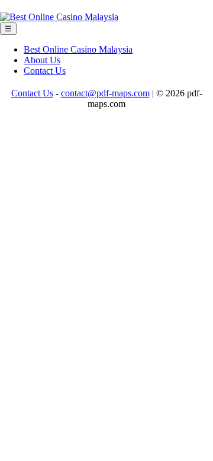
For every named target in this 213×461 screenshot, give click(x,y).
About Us (42, 60)
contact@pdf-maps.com (105, 93)
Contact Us (45, 71)
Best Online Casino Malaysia (78, 49)
